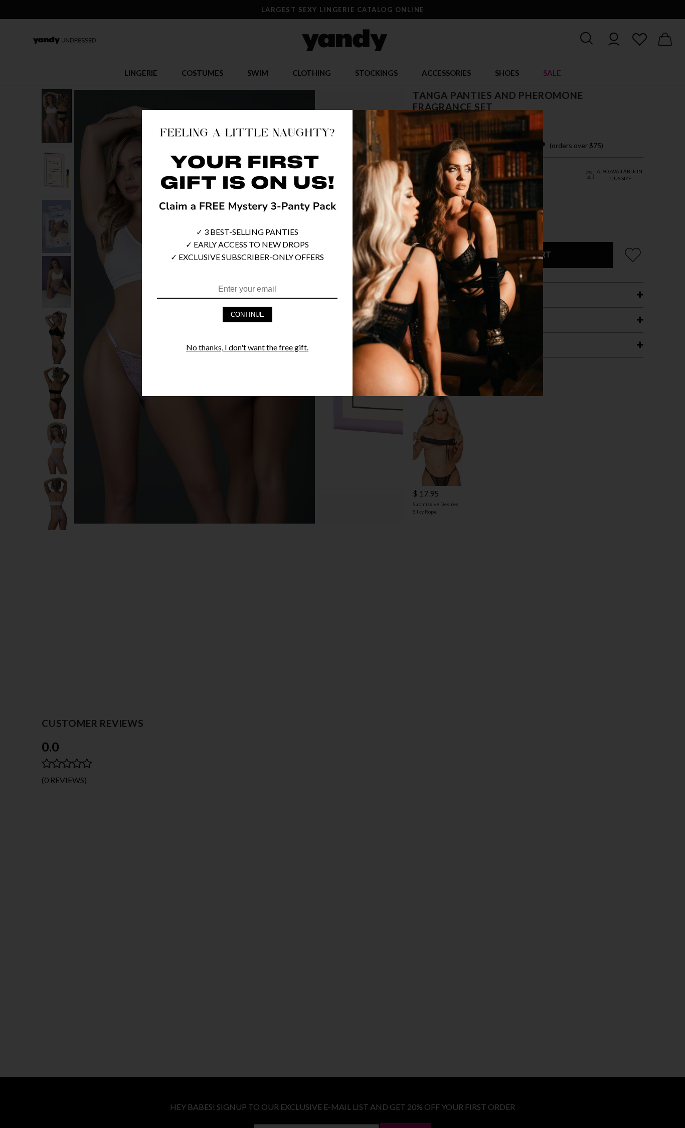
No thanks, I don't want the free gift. (247, 347)
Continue (247, 314)
